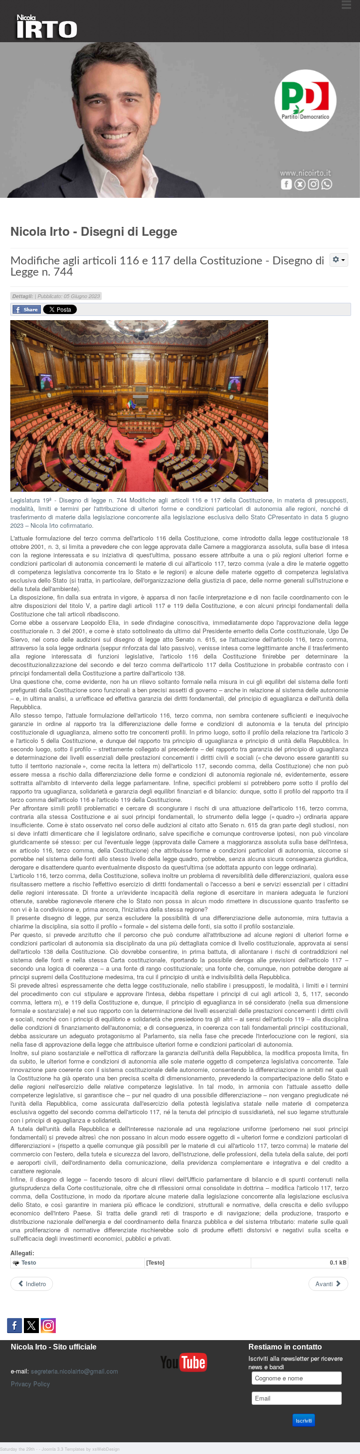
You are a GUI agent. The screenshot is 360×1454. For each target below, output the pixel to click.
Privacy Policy (30, 1383)
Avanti (325, 1283)
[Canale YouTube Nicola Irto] (183, 1361)
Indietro (35, 1283)
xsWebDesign (106, 1449)
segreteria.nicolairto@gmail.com (74, 1370)
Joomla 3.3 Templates (63, 1449)
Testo (29, 1263)
